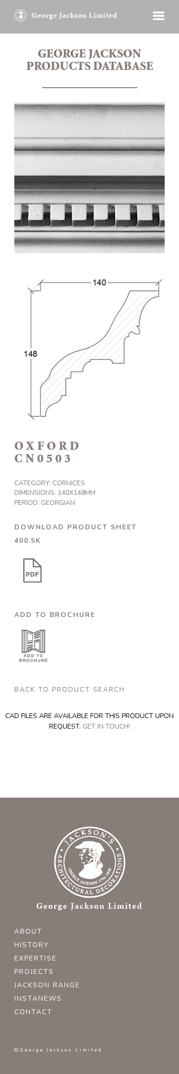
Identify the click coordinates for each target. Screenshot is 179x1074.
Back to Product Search (69, 689)
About (28, 931)
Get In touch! (106, 726)
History (31, 944)
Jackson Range (47, 985)
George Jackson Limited (74, 15)
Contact (33, 1012)
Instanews (38, 998)
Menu (159, 16)
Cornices (69, 483)
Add (33, 646)
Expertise (35, 958)
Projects (34, 971)
